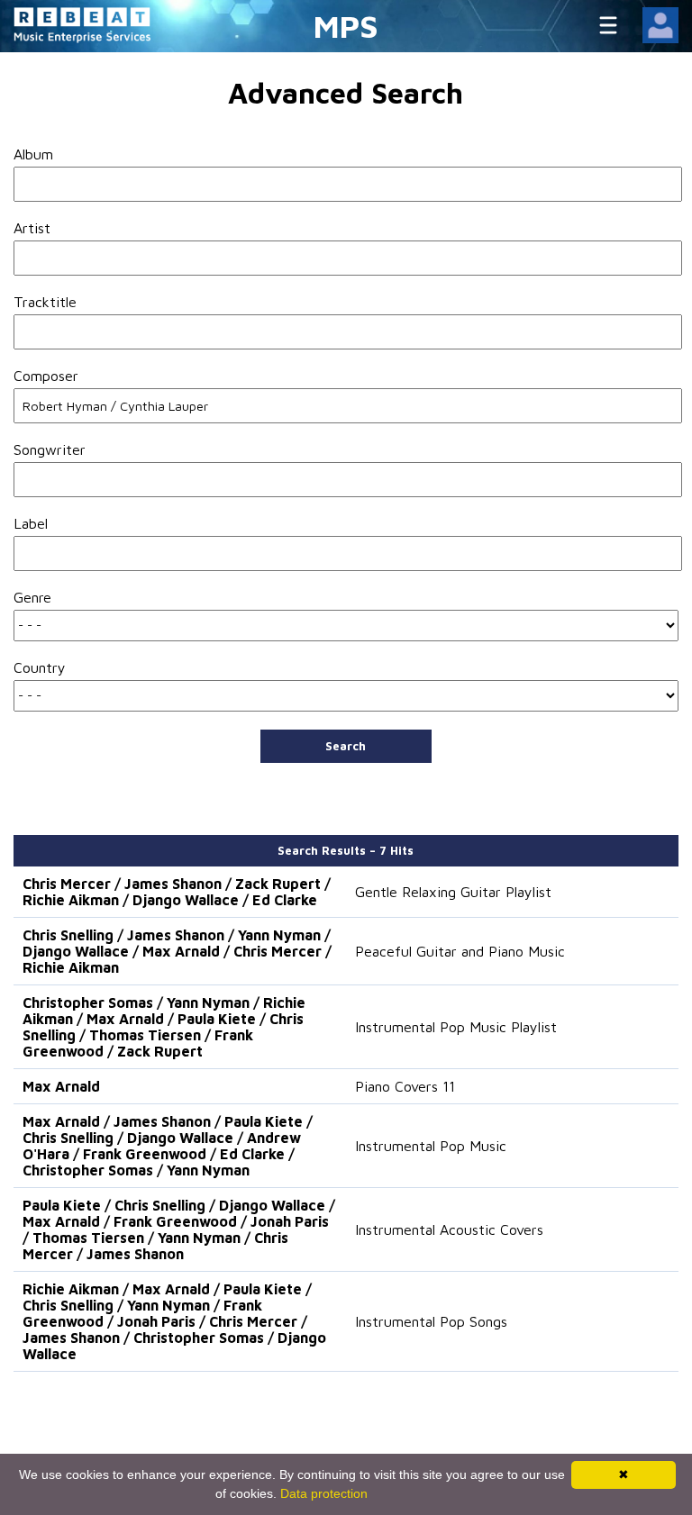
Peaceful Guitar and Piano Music (460, 951)
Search (345, 746)
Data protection (324, 1493)
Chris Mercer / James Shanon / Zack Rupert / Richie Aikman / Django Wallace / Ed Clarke (177, 891)
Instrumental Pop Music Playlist (456, 1027)
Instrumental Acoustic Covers (449, 1229)
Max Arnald (61, 1086)
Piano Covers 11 (405, 1086)
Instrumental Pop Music (430, 1146)
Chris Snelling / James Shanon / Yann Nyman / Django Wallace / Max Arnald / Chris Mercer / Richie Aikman (177, 951)
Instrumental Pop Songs (431, 1321)
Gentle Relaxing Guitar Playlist (453, 892)
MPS (346, 25)
